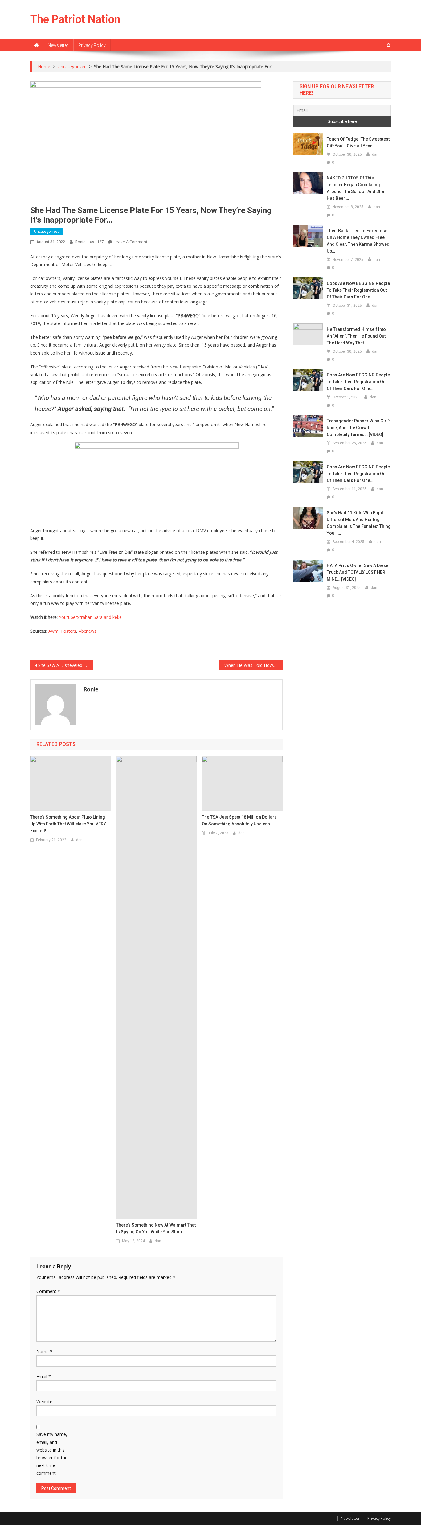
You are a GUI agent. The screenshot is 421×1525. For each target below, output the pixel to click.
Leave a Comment (130, 242)
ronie (80, 242)
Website (44, 1401)
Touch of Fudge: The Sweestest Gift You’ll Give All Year (358, 142)
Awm (53, 631)
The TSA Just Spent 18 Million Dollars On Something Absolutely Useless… (239, 820)
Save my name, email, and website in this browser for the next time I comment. (51, 1453)
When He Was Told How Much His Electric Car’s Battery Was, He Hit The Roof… (253, 665)
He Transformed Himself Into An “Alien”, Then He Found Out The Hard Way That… (356, 336)
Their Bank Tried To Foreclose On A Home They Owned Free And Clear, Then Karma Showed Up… (358, 240)
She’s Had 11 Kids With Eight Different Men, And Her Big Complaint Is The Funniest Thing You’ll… (359, 523)
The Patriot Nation (75, 19)
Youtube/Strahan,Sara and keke (90, 617)
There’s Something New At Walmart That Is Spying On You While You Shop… (156, 1228)
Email (43, 1376)
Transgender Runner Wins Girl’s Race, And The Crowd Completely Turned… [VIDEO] (359, 427)
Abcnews (87, 631)
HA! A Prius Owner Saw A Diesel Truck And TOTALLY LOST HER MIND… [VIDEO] (358, 572)
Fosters (68, 631)
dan (79, 840)
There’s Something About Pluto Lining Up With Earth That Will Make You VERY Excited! (68, 824)
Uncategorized (47, 231)
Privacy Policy (92, 45)
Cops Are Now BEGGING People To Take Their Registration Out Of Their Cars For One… (358, 290)
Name (44, 1351)
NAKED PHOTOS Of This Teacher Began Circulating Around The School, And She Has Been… (355, 188)
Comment (48, 1291)
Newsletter (58, 45)
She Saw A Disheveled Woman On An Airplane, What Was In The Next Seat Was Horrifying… (65, 665)
